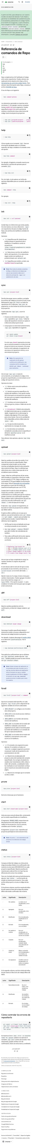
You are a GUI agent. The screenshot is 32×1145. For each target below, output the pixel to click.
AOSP (2, 41)
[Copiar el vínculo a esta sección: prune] (8, 782)
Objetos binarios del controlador (9, 1086)
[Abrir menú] (2, 2)
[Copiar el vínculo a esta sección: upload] (9, 447)
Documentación (7, 7)
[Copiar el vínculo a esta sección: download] (12, 617)
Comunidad (16, 1135)
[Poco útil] (13, 45)
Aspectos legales (25, 1135)
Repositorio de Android (7, 1073)
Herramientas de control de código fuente (13, 83)
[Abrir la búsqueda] (19, 2)
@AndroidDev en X (6, 1096)
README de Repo (11, 87)
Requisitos (4, 1076)
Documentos (9, 41)
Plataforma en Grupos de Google (10, 1104)
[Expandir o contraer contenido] (12, 62)
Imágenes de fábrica (6, 1084)
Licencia (4, 1138)
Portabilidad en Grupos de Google (10, 1109)
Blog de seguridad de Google (9, 1101)
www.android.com (6, 1121)
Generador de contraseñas (21, 483)
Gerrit (25, 674)
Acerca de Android (6, 1135)
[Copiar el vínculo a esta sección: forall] (8, 689)
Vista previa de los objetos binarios (10, 1081)
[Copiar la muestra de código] (30, 135)
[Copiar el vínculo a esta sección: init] (6, 212)
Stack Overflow (5, 1127)
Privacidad (11, 1138)
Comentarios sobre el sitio (23, 1138)
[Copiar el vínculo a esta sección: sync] (7, 285)
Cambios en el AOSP (21, 34)
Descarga (3, 1079)
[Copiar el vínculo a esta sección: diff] (6, 593)
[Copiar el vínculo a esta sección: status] (8, 850)
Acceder (27, 2)
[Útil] (11, 45)
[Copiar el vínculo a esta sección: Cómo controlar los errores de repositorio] (13, 1018)
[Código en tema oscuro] (30, 95)
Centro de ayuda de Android (8, 1116)
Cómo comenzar (18, 41)
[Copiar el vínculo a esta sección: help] (7, 130)
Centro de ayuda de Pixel (7, 1119)
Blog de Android (5, 1099)
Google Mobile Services (7, 1124)
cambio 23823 (26, 637)
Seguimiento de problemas (8, 1129)
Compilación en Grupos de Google (10, 1106)
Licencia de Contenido (9, 1061)
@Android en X (5, 1093)
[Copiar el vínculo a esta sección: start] (7, 802)
